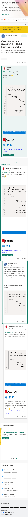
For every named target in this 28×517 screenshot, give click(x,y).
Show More (5, 55)
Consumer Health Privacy (7, 514)
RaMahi (14, 478)
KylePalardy (14, 472)
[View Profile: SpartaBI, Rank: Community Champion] (3, 168)
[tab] (13, 458)
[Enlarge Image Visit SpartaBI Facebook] (11, 145)
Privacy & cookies (14, 507)
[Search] (16, 20)
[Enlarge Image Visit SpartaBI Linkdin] (8, 145)
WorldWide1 (16, 490)
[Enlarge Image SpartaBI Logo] (9, 140)
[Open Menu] (26, 24)
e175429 (12, 496)
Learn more (5, 438)
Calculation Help (8, 488)
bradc (11, 484)
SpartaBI (9, 67)
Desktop (4, 24)
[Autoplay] (11, 458)
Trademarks (4, 510)
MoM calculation (8, 476)
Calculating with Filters (10, 470)
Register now (5, 14)
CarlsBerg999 (9, 35)
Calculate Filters (8, 482)
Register (20, 19)
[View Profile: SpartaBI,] (4, 68)
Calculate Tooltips (9, 494)
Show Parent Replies (5, 164)
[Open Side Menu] (2, 20)
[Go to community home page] (9, 19)
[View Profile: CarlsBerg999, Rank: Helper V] (3, 36)
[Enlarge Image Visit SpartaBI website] (4, 145)
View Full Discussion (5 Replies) (9, 162)
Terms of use (23, 507)
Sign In (24, 19)
